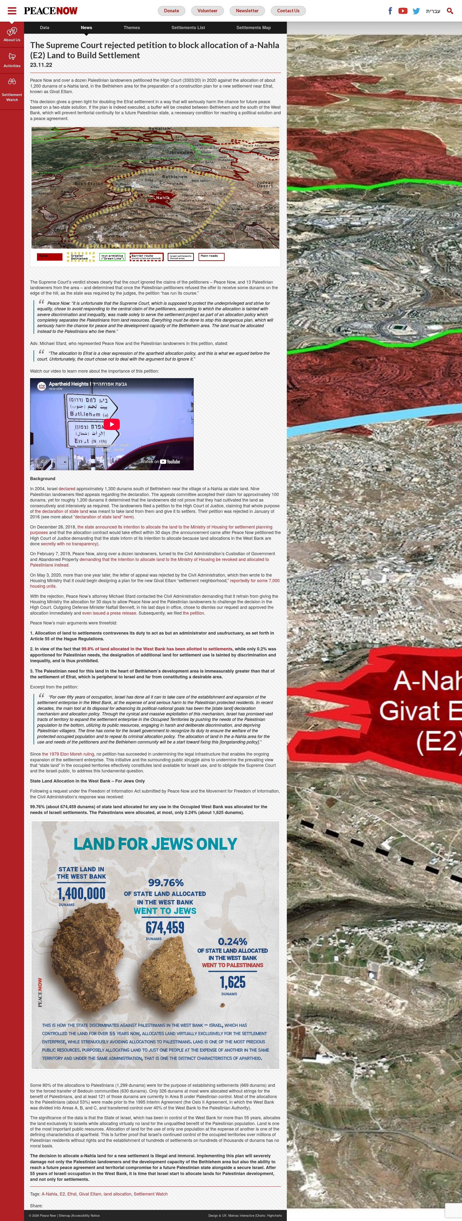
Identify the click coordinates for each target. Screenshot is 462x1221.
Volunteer (208, 10)
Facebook (390, 11)
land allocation (117, 1193)
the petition (193, 613)
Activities (12, 65)
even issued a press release (109, 613)
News (86, 27)
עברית (433, 10)
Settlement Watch (12, 97)
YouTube (403, 11)
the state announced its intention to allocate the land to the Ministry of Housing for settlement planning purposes (151, 529)
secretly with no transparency (69, 543)
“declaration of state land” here (103, 516)
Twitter (416, 11)
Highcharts (274, 1215)
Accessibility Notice (86, 1215)
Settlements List (188, 27)
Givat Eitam (90, 1193)
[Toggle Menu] (12, 11)
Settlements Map (254, 27)
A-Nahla (49, 1193)
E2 (62, 1193)
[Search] (450, 11)
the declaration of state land (61, 511)
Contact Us (288, 10)
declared (67, 488)
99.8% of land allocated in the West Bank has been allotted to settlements (156, 649)
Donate (171, 10)
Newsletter (247, 10)
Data (44, 27)
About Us (12, 39)
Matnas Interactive (241, 1215)
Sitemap (64, 1215)
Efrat (72, 1193)
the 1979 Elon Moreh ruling (68, 753)
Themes (132, 27)
